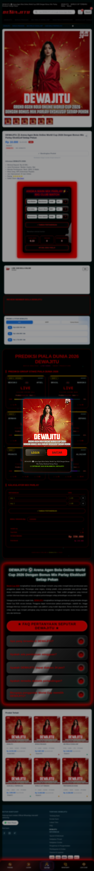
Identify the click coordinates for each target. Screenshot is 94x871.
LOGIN (35, 452)
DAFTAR (57, 452)
